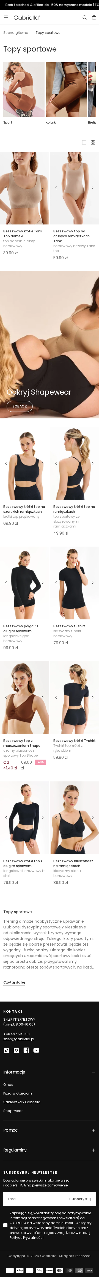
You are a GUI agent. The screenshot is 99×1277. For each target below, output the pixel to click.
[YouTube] (36, 1050)
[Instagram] (16, 1050)
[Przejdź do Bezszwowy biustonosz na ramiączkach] (74, 817)
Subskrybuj (80, 1199)
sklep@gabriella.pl (18, 1039)
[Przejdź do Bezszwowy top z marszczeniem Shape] (24, 697)
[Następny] (43, 188)
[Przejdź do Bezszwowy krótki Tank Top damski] (24, 188)
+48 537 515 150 (16, 1034)
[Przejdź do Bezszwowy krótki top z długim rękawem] (24, 817)
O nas (8, 1084)
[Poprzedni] (6, 188)
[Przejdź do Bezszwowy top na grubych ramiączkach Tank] (74, 188)
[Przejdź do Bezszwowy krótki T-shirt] (74, 697)
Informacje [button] (14, 1072)
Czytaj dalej (14, 982)
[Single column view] (84, 142)
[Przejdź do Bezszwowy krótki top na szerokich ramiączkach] (24, 463)
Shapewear (13, 1110)
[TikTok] (6, 1050)
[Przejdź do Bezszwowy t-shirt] (74, 583)
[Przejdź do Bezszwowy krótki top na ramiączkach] (74, 463)
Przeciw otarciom (17, 1093)
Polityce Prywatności (26, 1237)
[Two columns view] (93, 142)
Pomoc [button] (10, 1130)
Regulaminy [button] (15, 1150)
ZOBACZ (19, 406)
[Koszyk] (94, 17)
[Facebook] (26, 1050)
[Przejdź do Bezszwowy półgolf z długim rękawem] (24, 583)
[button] (6, 17)
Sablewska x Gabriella (21, 1102)
